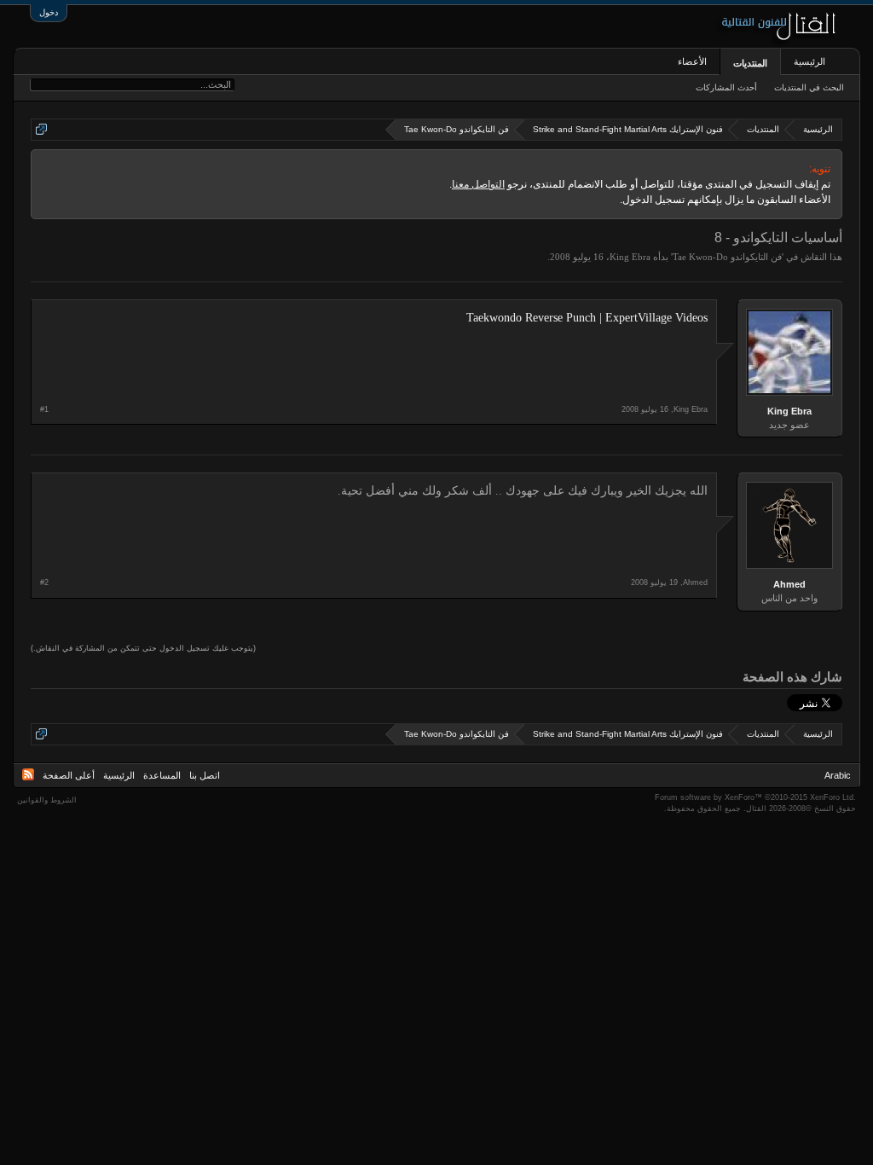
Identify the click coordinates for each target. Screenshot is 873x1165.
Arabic (837, 775)
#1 (44, 409)
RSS (28, 774)
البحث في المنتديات (809, 87)
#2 (44, 582)
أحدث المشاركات (726, 87)
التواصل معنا (478, 184)
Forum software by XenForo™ (755, 797)
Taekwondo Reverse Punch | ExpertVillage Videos (587, 317)
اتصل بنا (204, 775)
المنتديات (750, 63)
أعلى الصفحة (69, 775)
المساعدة (162, 775)
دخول (48, 12)
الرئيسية (809, 61)
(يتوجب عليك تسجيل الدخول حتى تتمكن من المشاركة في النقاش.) (143, 648)
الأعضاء (692, 61)
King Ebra (630, 257)
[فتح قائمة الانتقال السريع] (41, 129)
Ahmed (789, 584)
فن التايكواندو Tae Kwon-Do (727, 257)
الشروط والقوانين (47, 800)
